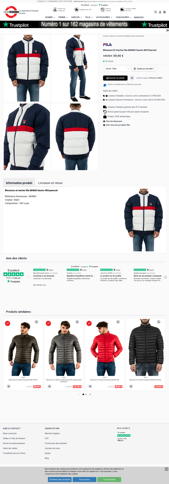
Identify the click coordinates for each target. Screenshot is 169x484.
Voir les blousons (114, 121)
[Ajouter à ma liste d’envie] (132, 78)
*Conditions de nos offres (14, 453)
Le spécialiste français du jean (28, 12)
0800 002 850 (78, 1)
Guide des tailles (110, 91)
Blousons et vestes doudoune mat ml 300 (104, 380)
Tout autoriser (109, 479)
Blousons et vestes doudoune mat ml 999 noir (145, 380)
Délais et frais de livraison (14, 438)
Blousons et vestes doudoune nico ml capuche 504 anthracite (63, 381)
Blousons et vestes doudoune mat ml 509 (23, 380)
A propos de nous (52, 448)
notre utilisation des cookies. (66, 474)
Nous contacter (10, 433)
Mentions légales (52, 433)
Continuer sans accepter (59, 479)
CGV (46, 438)
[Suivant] (90, 394)
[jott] (36, 322)
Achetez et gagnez (149, 78)
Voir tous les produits (118, 125)
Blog (47, 458)
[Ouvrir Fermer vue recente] (167, 30)
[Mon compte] (160, 12)
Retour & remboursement (14, 443)
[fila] (107, 44)
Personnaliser (84, 480)
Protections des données (56, 443)
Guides (48, 453)
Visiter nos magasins (61, 10)
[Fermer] (166, 469)
